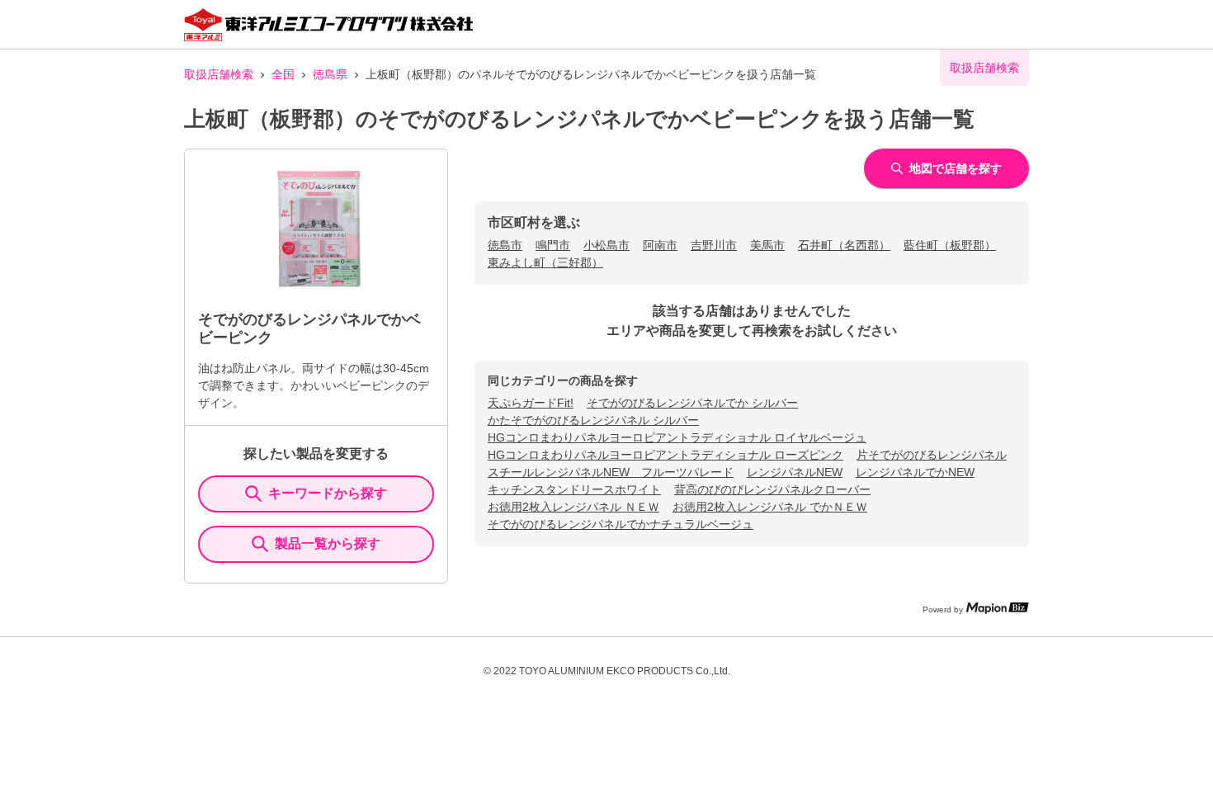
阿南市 (660, 245)
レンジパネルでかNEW (915, 472)
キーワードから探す (327, 493)
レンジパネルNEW (794, 472)
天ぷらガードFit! (530, 402)
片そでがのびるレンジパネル (932, 454)
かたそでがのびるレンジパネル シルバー (593, 420)
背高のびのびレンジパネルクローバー (772, 489)
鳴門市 (553, 245)
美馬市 (767, 245)
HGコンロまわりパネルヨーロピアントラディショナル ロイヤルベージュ (677, 437)
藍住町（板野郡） (950, 245)
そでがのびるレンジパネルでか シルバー (692, 402)
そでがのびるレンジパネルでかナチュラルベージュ (620, 524)
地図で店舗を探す (955, 168)
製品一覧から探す (327, 543)
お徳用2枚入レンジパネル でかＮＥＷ (770, 506)
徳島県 (330, 74)
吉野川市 (714, 245)
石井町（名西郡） (844, 245)
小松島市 (606, 245)
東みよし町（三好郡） (545, 262)
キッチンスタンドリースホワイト (574, 489)
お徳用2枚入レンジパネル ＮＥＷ (573, 506)
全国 (283, 74)
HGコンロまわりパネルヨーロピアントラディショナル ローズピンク (665, 454)
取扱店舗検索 (218, 74)
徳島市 (505, 245)
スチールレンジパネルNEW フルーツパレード (611, 472)
